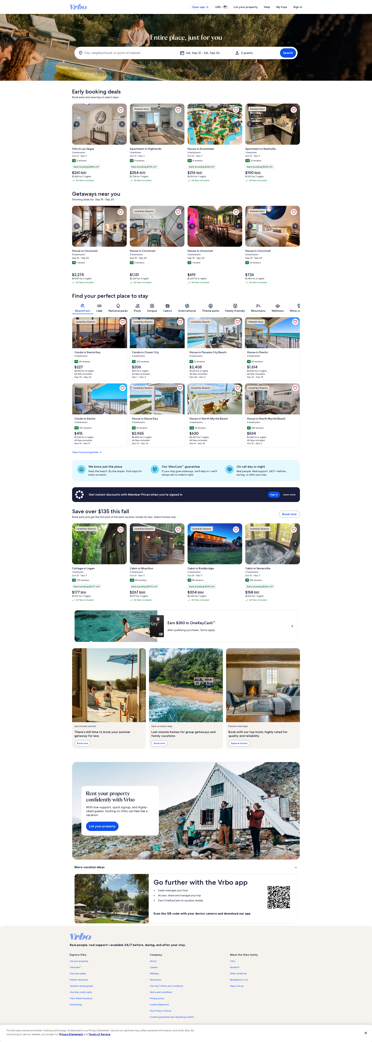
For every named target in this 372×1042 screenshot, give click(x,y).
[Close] (366, 1033)
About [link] (153, 961)
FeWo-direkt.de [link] (238, 973)
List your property (246, 7)
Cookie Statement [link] (159, 1004)
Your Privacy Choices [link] (160, 1010)
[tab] (82, 308)
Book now (289, 514)
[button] (186, 867)
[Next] (300, 308)
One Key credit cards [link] (81, 992)
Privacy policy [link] (157, 998)
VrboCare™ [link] (75, 967)
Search (288, 53)
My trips (281, 7)
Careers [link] (154, 967)
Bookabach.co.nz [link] (239, 979)
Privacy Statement (71, 1034)
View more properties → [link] (87, 452)
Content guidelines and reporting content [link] (172, 1017)
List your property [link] (79, 961)
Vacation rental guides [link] (81, 985)
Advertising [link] (76, 1004)
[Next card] (300, 144)
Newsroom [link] (155, 979)
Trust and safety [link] (78, 973)
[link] (120, 110)
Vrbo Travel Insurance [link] (81, 998)
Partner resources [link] (79, 979)
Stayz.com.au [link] (237, 985)
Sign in (297, 7)
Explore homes (239, 743)
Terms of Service (99, 1034)
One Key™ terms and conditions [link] (166, 985)
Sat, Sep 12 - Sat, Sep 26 (203, 53)
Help (267, 7)
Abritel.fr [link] (234, 967)
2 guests (247, 53)
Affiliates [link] (154, 973)
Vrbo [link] (232, 961)
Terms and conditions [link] (161, 992)
